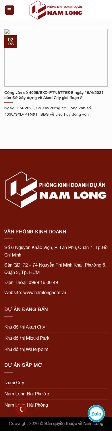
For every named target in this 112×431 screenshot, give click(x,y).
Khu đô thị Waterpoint (26, 349)
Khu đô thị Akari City (24, 326)
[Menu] (9, 10)
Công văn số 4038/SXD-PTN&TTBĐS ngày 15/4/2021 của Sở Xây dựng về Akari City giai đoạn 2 (54, 95)
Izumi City (14, 382)
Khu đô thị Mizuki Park (26, 338)
